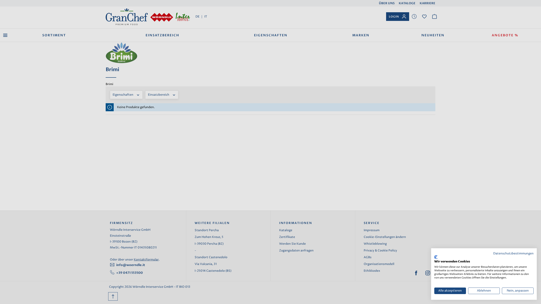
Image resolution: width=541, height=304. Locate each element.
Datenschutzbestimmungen (513, 253)
